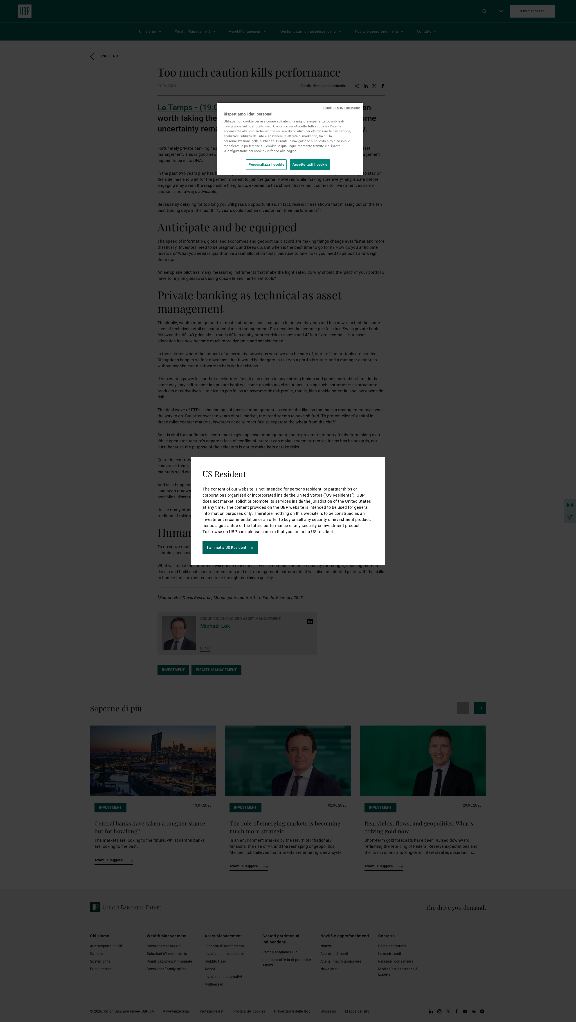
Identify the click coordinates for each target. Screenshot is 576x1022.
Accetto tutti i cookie (309, 165)
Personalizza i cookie (266, 165)
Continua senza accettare (341, 108)
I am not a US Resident (226, 547)
